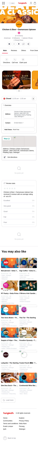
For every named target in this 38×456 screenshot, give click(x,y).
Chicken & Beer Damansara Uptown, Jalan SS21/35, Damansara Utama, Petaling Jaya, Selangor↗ (22, 114)
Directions (6, 62)
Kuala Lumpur (8, 426)
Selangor (22, 429)
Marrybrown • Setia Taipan (11, 271)
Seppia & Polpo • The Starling (12, 340)
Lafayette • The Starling (10, 363)
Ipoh (4, 429)
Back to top (12, 438)
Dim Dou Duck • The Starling (11, 385)
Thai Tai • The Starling (27, 318)
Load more (10, 400)
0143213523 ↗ (18, 123)
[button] (34, 3)
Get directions (12, 157)
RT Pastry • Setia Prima (9, 293)
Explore (21, 418)
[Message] (23, 44)
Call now (15, 62)
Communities (7, 421)
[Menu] (3, 3)
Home (5, 418)
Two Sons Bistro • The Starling (12, 318)
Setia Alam (23, 423)
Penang (21, 426)
